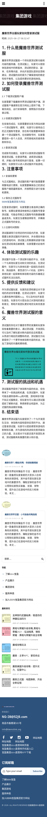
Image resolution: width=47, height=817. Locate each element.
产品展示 (6, 784)
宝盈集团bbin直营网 (36, 805)
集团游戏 (6, 789)
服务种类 (6, 794)
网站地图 (37, 738)
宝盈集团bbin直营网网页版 (15, 745)
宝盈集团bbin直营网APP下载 (16, 752)
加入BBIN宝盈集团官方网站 (16, 798)
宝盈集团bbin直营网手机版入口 (17, 749)
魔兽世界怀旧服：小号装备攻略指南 (21, 515)
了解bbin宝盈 (9, 780)
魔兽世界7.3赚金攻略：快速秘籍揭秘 (21, 463)
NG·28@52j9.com (14, 717)
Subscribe (37, 771)
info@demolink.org (11, 729)
